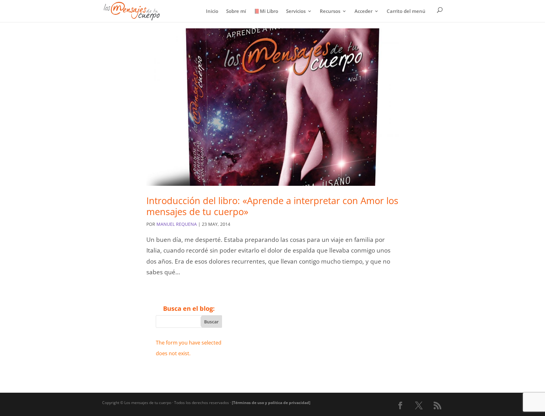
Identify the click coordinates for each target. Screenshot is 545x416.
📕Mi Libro (266, 11)
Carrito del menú (406, 11)
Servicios (296, 11)
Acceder (363, 11)
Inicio (212, 11)
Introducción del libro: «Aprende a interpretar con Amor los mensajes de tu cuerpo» (272, 206)
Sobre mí (236, 11)
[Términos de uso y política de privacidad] (271, 402)
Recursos (330, 11)
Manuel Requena (176, 224)
